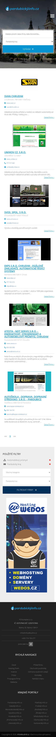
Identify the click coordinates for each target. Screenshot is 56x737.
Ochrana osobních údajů (38, 671)
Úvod (14, 665)
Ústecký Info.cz (15, 706)
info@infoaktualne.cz (28, 633)
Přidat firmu (38, 665)
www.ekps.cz (11, 278)
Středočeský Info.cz (41, 716)
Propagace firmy (13, 678)
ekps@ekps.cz (11, 286)
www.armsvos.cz (12, 219)
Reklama (13, 682)
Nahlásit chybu (38, 678)
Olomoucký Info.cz (41, 719)
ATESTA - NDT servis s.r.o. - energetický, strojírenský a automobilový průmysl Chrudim (26, 334)
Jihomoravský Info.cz (15, 719)
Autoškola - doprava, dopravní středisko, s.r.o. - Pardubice (25, 398)
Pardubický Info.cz (15, 702)
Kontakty (38, 675)
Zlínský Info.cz (41, 713)
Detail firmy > (49, 117)
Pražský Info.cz (41, 706)
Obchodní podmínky (38, 668)
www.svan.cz (11, 103)
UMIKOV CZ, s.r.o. (15, 152)
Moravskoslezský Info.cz (14, 709)
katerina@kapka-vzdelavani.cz (17, 414)
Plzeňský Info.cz (41, 702)
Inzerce (14, 671)
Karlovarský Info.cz (41, 723)
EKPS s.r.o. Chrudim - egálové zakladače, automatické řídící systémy (24, 268)
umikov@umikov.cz (13, 167)
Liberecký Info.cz (14, 723)
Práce (14, 675)
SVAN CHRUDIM (13, 96)
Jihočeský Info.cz (41, 709)
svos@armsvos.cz (12, 223)
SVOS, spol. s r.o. (15, 212)
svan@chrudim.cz (13, 107)
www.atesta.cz (11, 343)
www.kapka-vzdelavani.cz (15, 406)
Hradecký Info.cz (14, 716)
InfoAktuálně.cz (23, 734)
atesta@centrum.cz (13, 351)
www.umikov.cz (12, 159)
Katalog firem (14, 668)
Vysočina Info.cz (15, 713)
